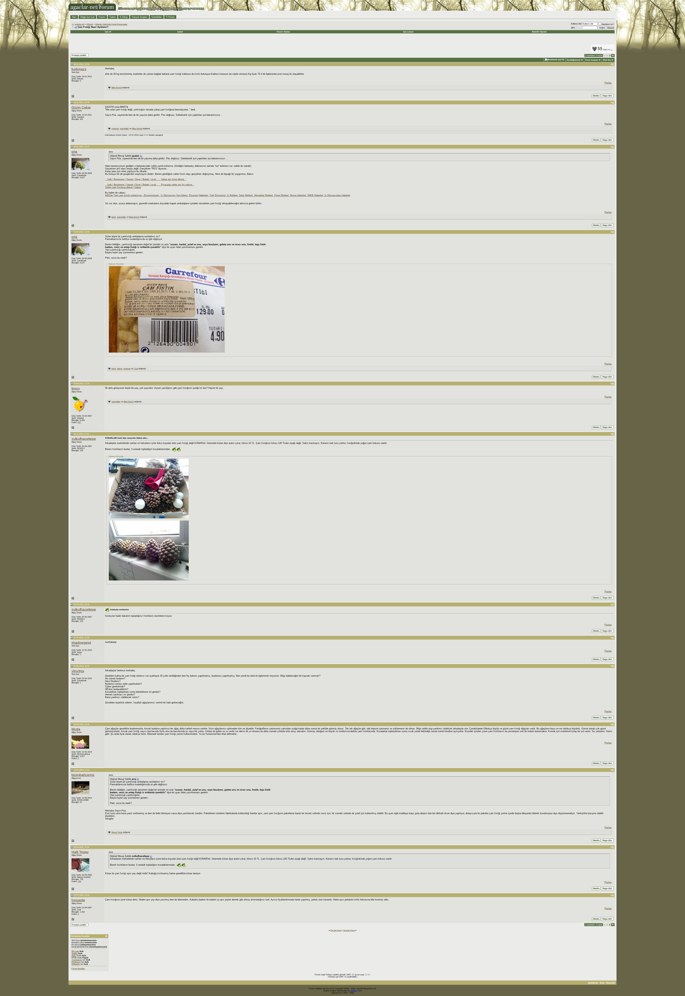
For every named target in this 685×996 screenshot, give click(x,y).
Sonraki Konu (349, 930)
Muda (76, 729)
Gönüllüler (156, 17)
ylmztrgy (78, 671)
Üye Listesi (408, 32)
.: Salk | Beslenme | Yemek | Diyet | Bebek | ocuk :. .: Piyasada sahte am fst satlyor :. (149, 184)
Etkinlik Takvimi (539, 32)
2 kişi (136, 369)
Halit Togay (80, 852)
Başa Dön (610, 983)
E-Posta (170, 17)
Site (74, 17)
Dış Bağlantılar (573, 60)
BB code (75, 951)
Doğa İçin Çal (87, 17)
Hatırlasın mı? (608, 24)
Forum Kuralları (78, 968)
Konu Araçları (591, 60)
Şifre (573, 28)
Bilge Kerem (116, 87)
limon (113, 217)
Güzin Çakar (81, 107)
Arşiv (602, 983)
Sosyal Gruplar (139, 17)
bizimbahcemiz (83, 775)
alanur (119, 369)
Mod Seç (607, 60)
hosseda (78, 900)
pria (74, 152)
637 (79, 422)
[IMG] (74, 955)
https (610, 27)
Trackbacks (77, 960)
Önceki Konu (336, 930)
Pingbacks (76, 962)
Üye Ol (108, 32)
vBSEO (354, 991)
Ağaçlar (90, 24)
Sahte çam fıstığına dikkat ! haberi (123, 187)
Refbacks (76, 964)
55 (604, 49)
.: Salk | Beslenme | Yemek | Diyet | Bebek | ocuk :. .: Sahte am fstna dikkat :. (145, 179)
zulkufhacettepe (84, 439)
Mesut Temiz (117, 832)
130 (79, 881)
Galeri (113, 17)
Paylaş (608, 82)
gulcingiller (124, 129)
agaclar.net (79, 24)
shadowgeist (81, 643)
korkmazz (79, 69)
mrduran (115, 129)
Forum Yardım (283, 32)
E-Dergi (124, 17)
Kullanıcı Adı (576, 24)
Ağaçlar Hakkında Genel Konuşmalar (111, 24)
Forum (102, 17)
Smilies (75, 953)
